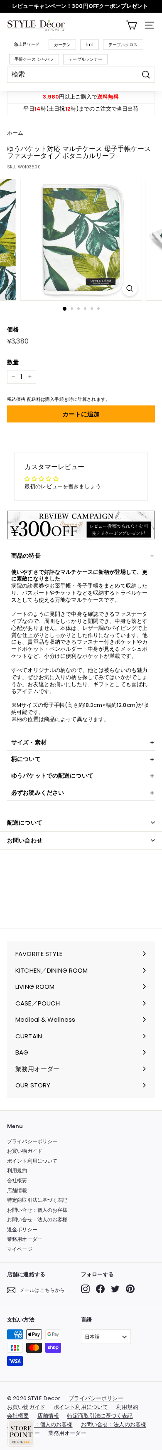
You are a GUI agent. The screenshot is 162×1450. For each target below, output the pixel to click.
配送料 (34, 399)
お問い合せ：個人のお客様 (37, 1209)
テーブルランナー (85, 59)
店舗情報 (17, 1190)
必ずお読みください (37, 792)
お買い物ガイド (24, 1150)
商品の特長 (26, 555)
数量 (13, 362)
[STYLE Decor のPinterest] (130, 1288)
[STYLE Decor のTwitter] (115, 1288)
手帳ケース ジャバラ (34, 59)
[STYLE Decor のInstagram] (85, 1288)
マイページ (19, 1248)
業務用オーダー (24, 1239)
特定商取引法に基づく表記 (37, 1199)
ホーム (15, 133)
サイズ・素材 (29, 742)
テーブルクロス (123, 45)
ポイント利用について (32, 1160)
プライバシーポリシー (32, 1141)
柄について (26, 759)
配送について (24, 822)
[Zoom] (129, 288)
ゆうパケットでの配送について (52, 775)
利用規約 (17, 1170)
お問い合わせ (24, 840)
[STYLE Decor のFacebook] (100, 1288)
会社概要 (17, 1180)
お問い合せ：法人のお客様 (37, 1219)
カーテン (62, 45)
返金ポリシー (22, 1229)
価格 (13, 329)
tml (89, 45)
